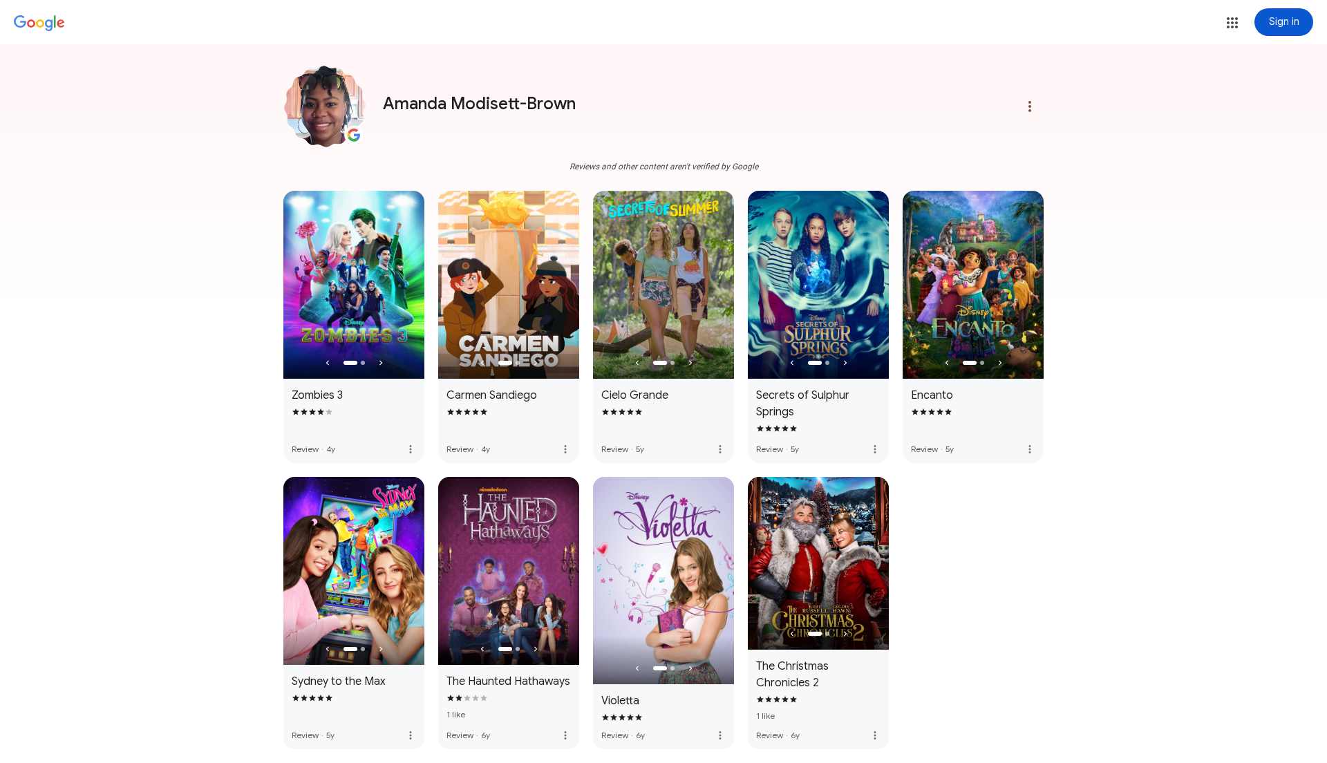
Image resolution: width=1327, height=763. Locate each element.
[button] (1232, 23)
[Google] (39, 23)
